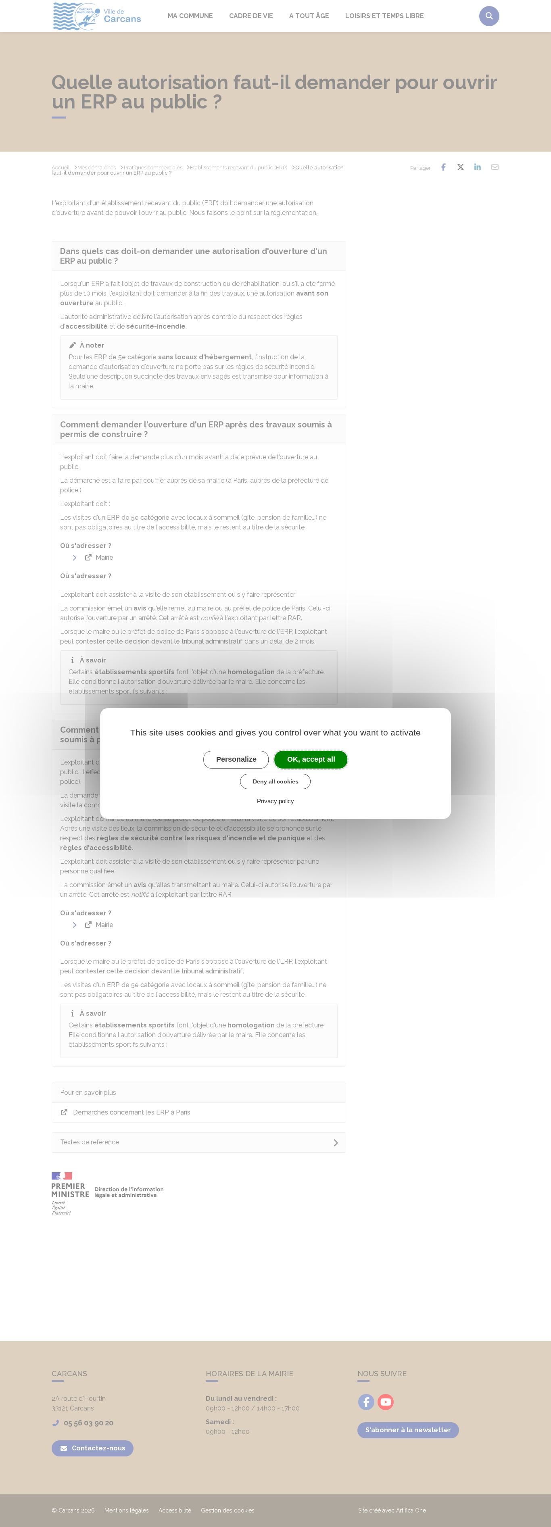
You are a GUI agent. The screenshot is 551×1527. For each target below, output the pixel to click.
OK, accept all (311, 759)
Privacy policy (275, 801)
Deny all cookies (275, 781)
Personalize (236, 759)
